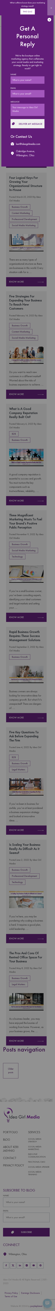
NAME (13, 74)
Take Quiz (27, 11)
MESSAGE (15, 101)
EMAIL (13, 88)
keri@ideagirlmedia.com (28, 144)
